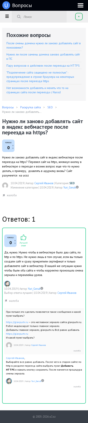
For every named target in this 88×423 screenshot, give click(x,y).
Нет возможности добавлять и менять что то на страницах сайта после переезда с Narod (37, 90)
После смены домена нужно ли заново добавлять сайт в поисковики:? (43, 45)
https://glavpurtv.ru (17, 322)
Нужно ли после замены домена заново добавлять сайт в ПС (43, 56)
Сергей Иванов (43, 183)
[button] (7, 16)
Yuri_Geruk (69, 187)
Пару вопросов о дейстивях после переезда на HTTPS (43, 65)
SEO (72, 183)
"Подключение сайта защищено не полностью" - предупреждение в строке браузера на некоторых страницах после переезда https (40, 76)
